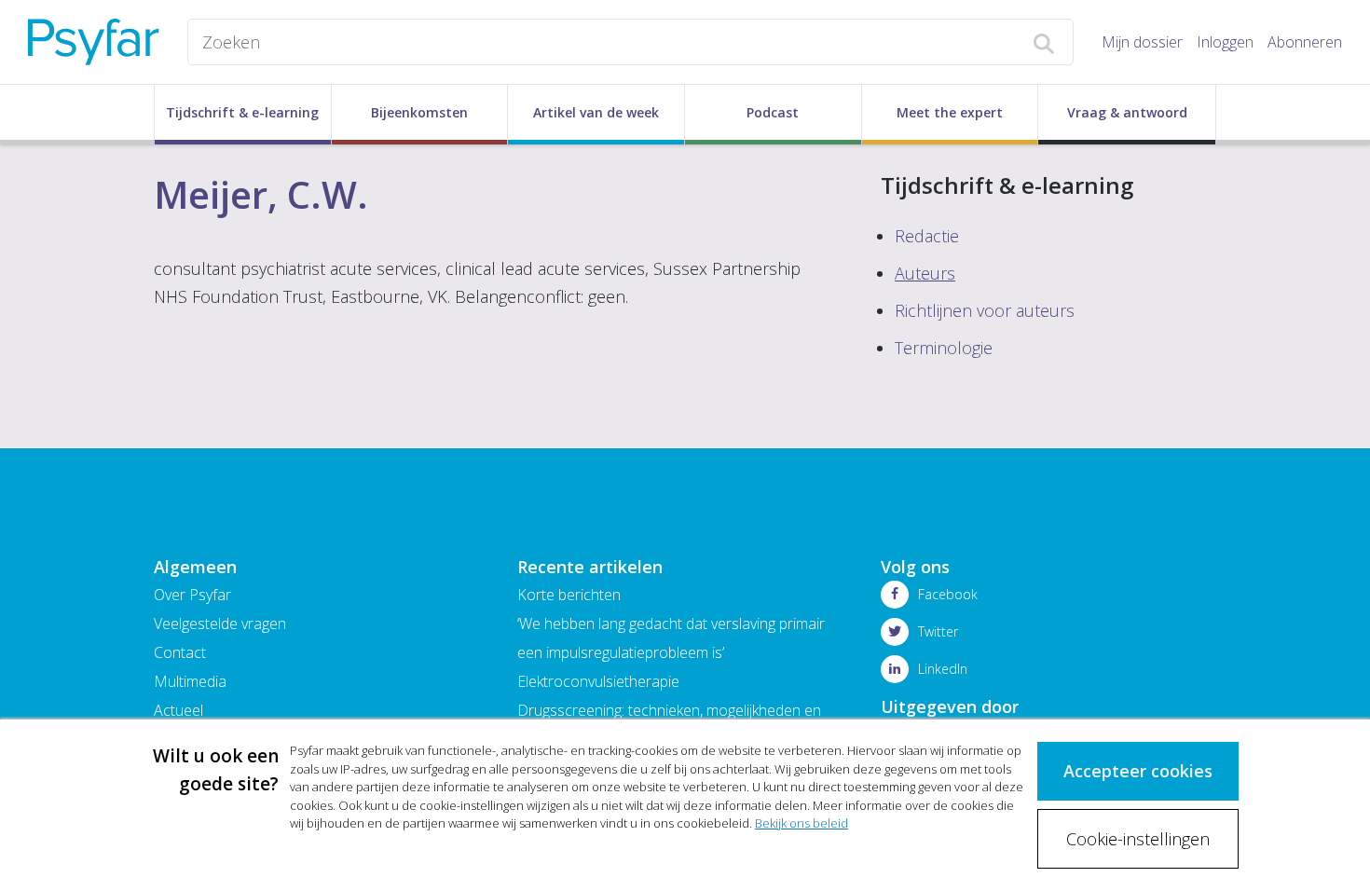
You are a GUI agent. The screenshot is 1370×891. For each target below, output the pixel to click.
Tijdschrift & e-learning (242, 112)
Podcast (773, 112)
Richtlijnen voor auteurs (985, 310)
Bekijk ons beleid (801, 823)
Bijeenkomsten (419, 112)
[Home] (93, 42)
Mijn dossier (1142, 42)
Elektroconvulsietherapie (598, 681)
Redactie (927, 236)
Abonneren (1304, 42)
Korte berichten (569, 594)
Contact (180, 652)
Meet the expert (950, 112)
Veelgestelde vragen (220, 623)
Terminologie (944, 347)
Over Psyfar (192, 594)
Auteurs (925, 273)
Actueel (178, 710)
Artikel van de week (596, 112)
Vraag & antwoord (1127, 112)
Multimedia (190, 681)
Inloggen (1225, 42)
